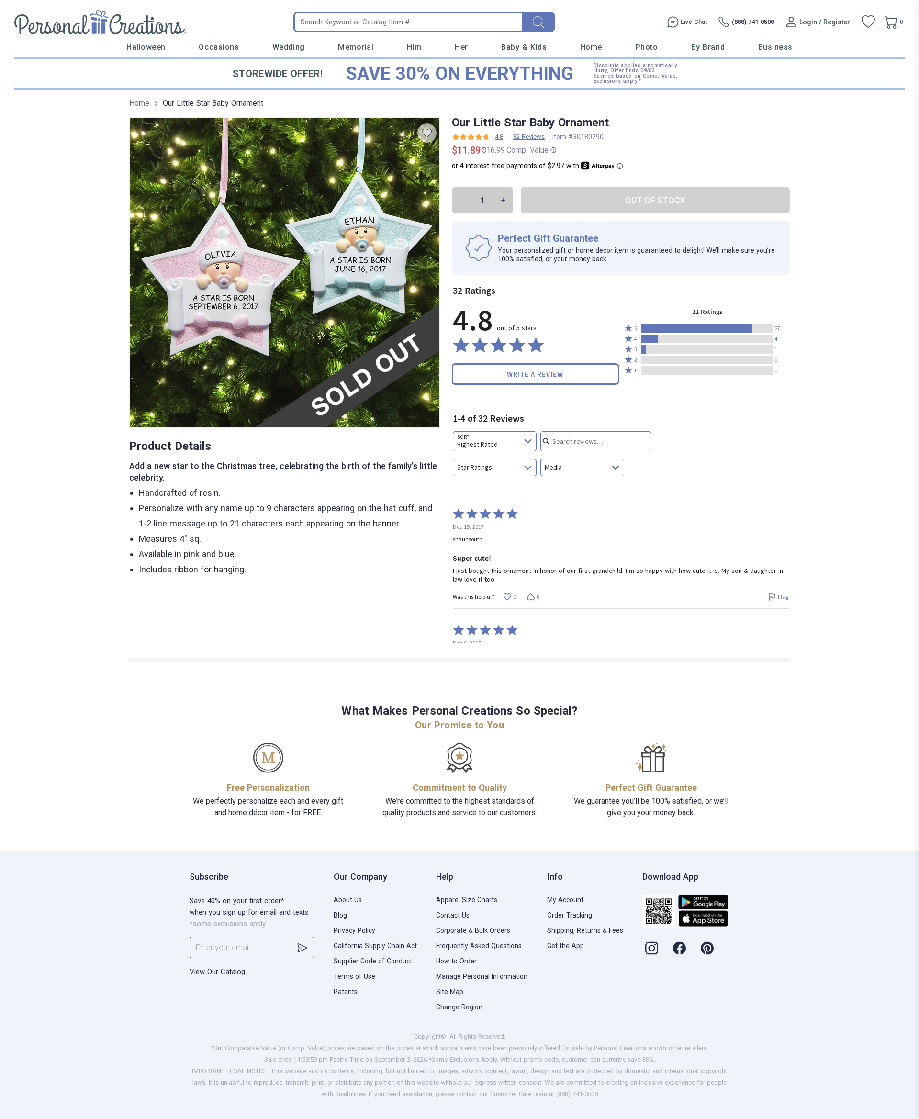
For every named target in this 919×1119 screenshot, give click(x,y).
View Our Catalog (217, 971)
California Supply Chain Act (375, 946)
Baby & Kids (524, 47)
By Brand (708, 47)
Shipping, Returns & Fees (585, 930)
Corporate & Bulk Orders (473, 930)
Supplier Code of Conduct (373, 961)
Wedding (288, 47)
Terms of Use (354, 976)
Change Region (459, 1007)
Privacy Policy (354, 930)
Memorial (355, 47)
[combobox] (495, 441)
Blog (340, 915)
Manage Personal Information (481, 976)
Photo (647, 47)
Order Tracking (569, 915)
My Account (565, 900)
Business (775, 47)
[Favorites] (868, 22)
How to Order (456, 961)
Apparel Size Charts (466, 900)
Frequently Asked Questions (479, 946)
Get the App (565, 946)
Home (591, 47)
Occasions (219, 47)
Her (461, 47)
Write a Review (535, 374)
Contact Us (453, 915)
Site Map (449, 992)
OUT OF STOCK (655, 200)
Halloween (146, 47)
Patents (346, 992)
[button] (707, 328)
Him (414, 47)
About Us (348, 900)
